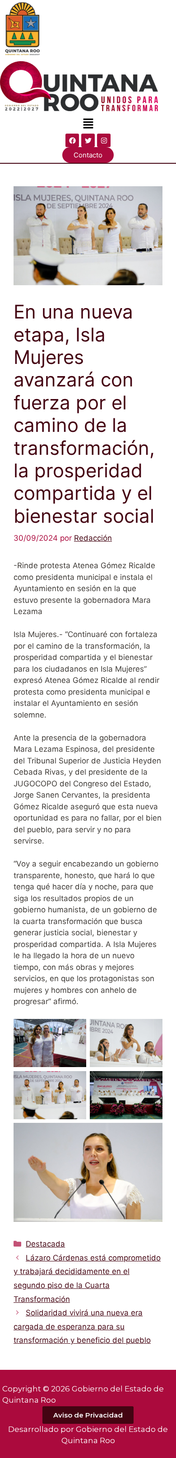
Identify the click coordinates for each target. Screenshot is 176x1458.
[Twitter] (88, 140)
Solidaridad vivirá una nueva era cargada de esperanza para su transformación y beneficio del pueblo (82, 1326)
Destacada (45, 1243)
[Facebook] (72, 140)
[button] (88, 124)
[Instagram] (104, 140)
